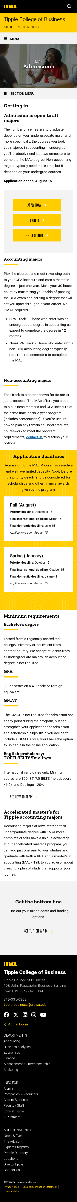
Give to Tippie (13, 1164)
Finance (9, 1058)
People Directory (28, 27)
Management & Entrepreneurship (27, 1064)
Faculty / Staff (14, 1105)
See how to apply (21, 796)
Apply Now (34, 204)
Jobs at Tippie (14, 1111)
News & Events (14, 1136)
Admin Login (18, 1024)
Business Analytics (17, 1047)
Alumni (8, 27)
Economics (12, 1052)
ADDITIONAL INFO (17, 1130)
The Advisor (12, 1141)
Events (34, 220)
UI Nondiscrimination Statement (40, 1186)
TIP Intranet (12, 1117)
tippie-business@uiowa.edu (25, 1004)
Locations (11, 1158)
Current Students (16, 1100)
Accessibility (12, 1191)
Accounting (12, 1041)
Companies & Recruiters (21, 1094)
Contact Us (12, 1170)
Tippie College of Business (34, 19)
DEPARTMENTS (15, 1035)
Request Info (34, 235)
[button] (69, 6)
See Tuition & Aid (36, 930)
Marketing (11, 1070)
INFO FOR (11, 1083)
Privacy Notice (11, 1186)
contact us (34, 437)
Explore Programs (16, 1147)
